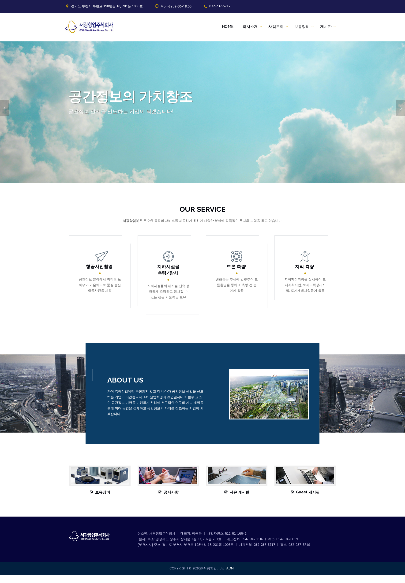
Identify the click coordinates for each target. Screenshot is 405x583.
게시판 (326, 26)
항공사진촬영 (99, 266)
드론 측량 (236, 266)
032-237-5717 (219, 6)
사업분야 (276, 26)
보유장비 (302, 26)
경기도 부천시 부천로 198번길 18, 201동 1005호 (107, 6)
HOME (227, 26)
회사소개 (250, 26)
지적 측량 (304, 266)
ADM (230, 568)
